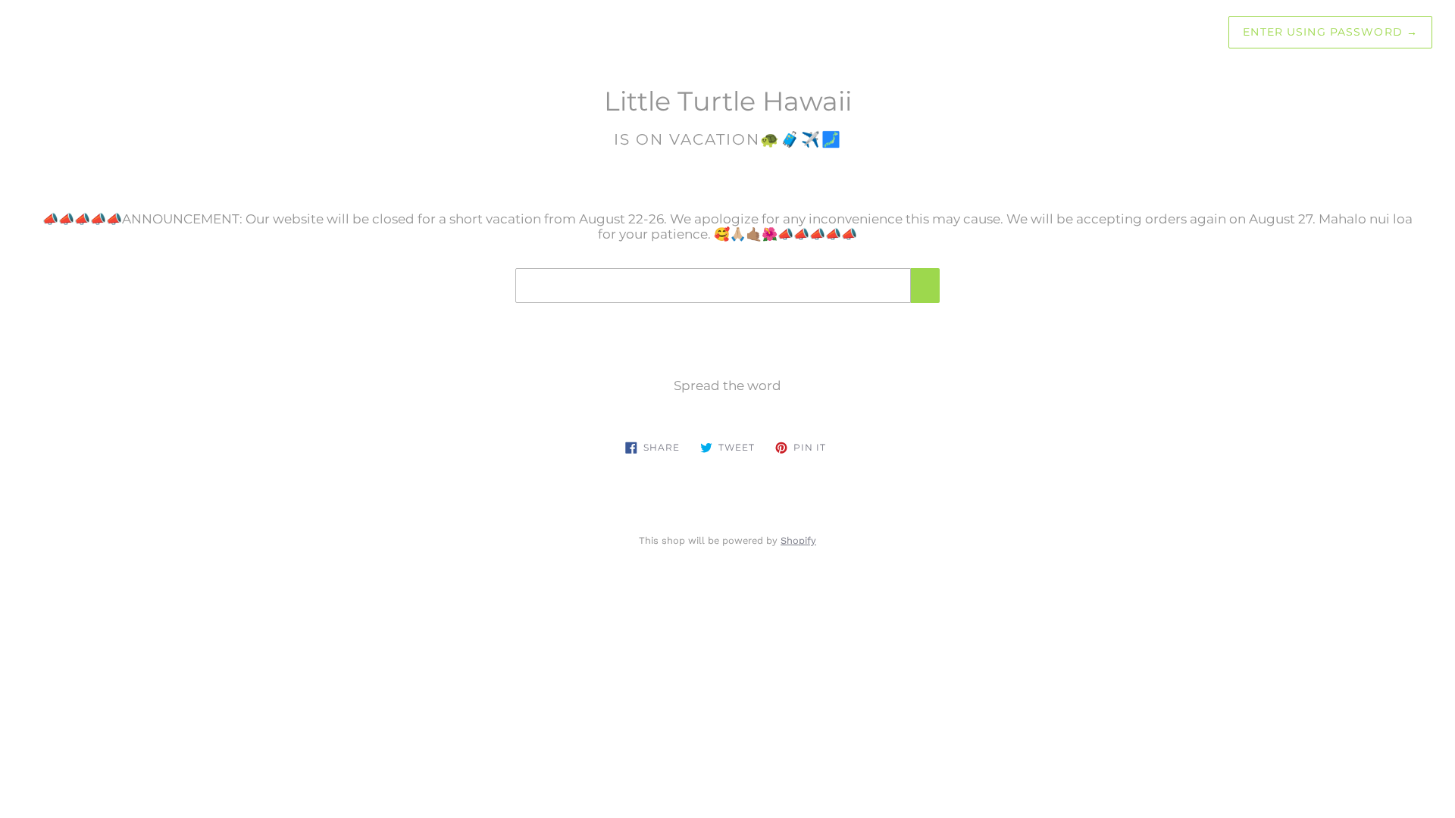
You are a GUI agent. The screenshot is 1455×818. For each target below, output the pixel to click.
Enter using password (1330, 32)
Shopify (798, 540)
